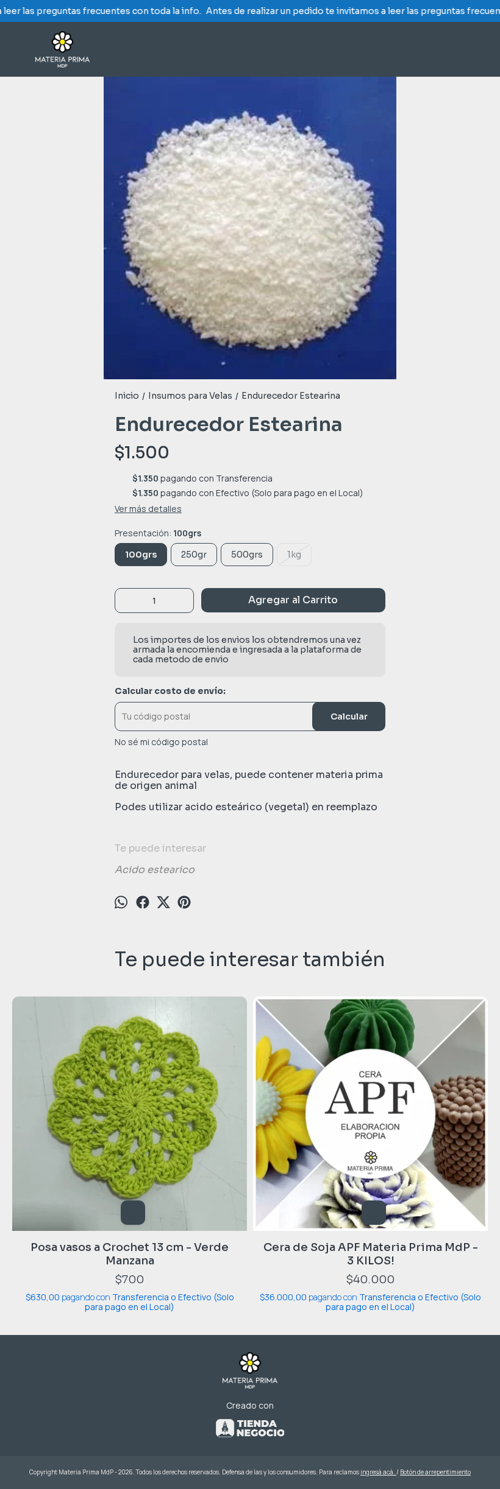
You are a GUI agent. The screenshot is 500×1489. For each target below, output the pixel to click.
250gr (194, 554)
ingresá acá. (378, 1472)
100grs (141, 554)
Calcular (349, 716)
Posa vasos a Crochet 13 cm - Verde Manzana (129, 1254)
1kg (294, 554)
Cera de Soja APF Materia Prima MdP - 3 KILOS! (370, 1254)
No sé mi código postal (161, 742)
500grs (247, 554)
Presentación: (158, 533)
